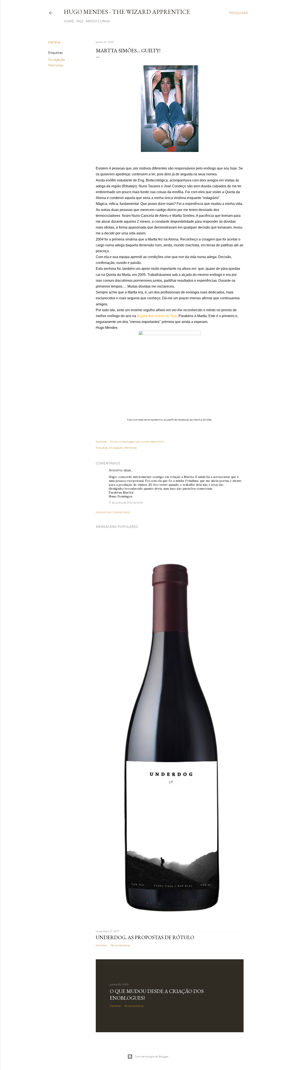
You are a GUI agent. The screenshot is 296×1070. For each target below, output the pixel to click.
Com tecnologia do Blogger (151, 1056)
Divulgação (56, 60)
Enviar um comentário (113, 512)
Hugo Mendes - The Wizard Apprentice (127, 12)
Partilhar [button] (54, 42)
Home (69, 21)
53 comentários (133, 1005)
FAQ (79, 21)
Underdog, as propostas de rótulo (145, 937)
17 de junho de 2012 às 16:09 (126, 502)
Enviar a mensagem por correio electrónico (137, 441)
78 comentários (120, 945)
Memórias (55, 65)
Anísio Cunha (98, 21)
